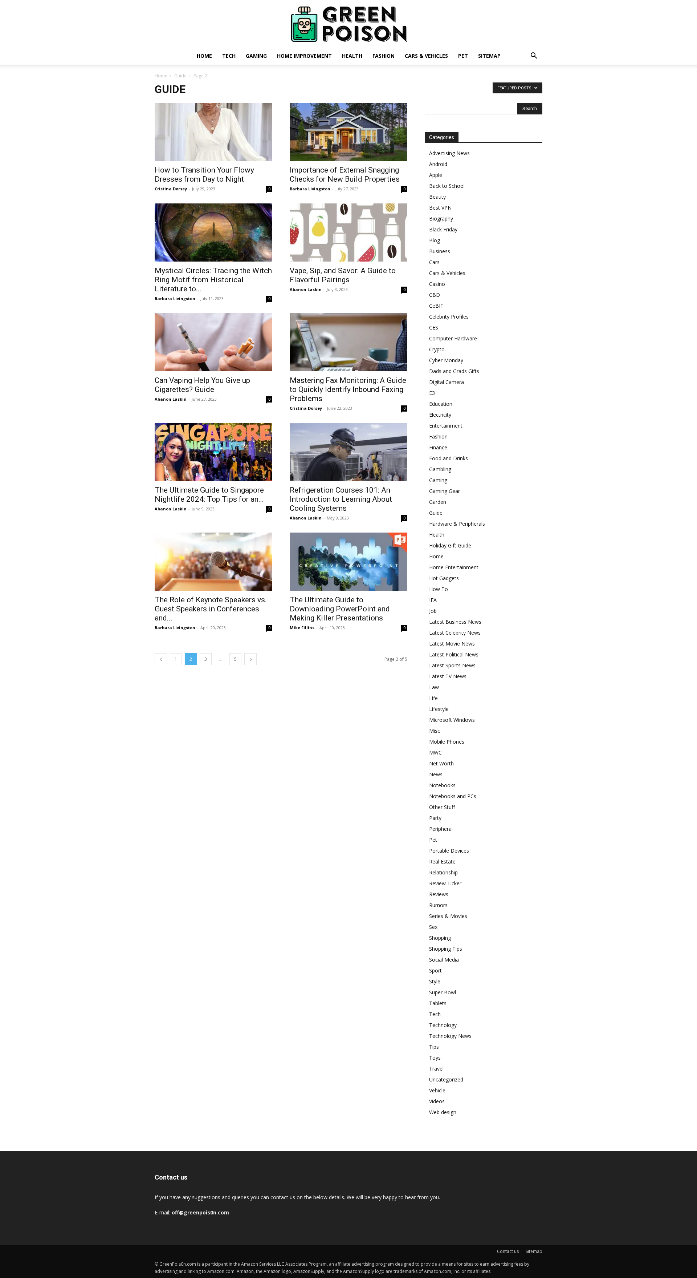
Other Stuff (442, 807)
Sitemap (489, 55)
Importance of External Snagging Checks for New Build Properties (345, 174)
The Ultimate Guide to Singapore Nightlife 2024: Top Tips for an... (209, 494)
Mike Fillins (302, 627)
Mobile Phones (446, 741)
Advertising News (449, 153)
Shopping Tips (445, 948)
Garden (437, 501)
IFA (433, 599)
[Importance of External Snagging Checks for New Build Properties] (348, 132)
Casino (437, 283)
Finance (438, 447)
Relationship (443, 872)
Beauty (437, 196)
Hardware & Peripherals (457, 523)
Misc (434, 730)
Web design (442, 1112)
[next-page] (250, 659)
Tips (434, 1046)
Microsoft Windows (452, 719)
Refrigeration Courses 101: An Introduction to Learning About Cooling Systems (341, 499)
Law (434, 687)
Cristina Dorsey (171, 188)
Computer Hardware (453, 338)
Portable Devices (449, 850)
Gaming (256, 55)
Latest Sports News (452, 665)
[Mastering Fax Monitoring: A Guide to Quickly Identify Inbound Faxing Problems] (348, 342)
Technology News (450, 1035)
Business (439, 251)
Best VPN (440, 207)
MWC (435, 752)
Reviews (438, 894)
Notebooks (442, 785)
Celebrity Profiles (449, 316)
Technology (443, 1025)
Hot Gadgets (444, 578)
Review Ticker (445, 883)
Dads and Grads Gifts (454, 371)
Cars (434, 262)
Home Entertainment (453, 567)
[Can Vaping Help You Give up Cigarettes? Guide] (213, 342)
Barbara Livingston (310, 188)
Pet (463, 55)
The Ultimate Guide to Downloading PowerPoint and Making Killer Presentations (340, 608)
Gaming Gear (444, 491)
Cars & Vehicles (426, 55)
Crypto (437, 349)
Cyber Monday (446, 360)
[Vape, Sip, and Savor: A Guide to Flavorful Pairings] (348, 232)
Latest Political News (453, 654)
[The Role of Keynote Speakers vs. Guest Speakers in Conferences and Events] (213, 562)
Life (433, 698)
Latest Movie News (452, 643)
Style (434, 981)
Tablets (438, 1003)
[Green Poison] (348, 24)
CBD (434, 294)
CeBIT (436, 305)
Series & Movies (448, 916)
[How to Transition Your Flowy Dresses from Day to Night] (213, 132)
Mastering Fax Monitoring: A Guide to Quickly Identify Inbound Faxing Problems (348, 389)
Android (438, 164)
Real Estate (442, 861)
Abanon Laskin (306, 289)
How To (438, 589)
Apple (435, 174)
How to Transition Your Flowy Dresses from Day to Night (204, 174)
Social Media (444, 959)
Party (435, 817)
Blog (434, 240)
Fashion (383, 55)
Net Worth (441, 763)
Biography (441, 218)
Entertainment (445, 425)
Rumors (438, 905)
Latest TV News (447, 676)
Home (204, 55)
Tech (229, 55)
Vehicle (437, 1090)
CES (433, 327)
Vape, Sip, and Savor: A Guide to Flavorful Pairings (343, 275)
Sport (435, 970)
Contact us (508, 1251)
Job (433, 610)
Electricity (440, 414)
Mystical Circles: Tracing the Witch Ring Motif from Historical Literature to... (213, 279)
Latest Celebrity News (455, 632)
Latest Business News (455, 621)
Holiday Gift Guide (450, 545)
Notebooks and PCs (452, 796)
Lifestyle (439, 708)
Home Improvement (304, 55)
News (436, 774)
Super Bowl (442, 992)
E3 (432, 392)
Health (352, 55)
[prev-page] (161, 659)
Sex (433, 926)
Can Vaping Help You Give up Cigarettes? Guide (202, 385)
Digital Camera (446, 382)
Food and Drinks (448, 458)
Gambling (440, 469)
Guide (180, 76)
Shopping (440, 937)
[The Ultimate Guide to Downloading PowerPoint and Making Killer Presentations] (348, 562)
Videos (437, 1101)
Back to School (447, 185)
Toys (435, 1057)
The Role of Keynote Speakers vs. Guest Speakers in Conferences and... (211, 608)
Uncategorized (446, 1079)
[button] (533, 56)
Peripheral (441, 828)
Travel (436, 1068)
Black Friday (443, 229)
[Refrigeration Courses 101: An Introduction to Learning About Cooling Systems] (348, 452)
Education (440, 403)
